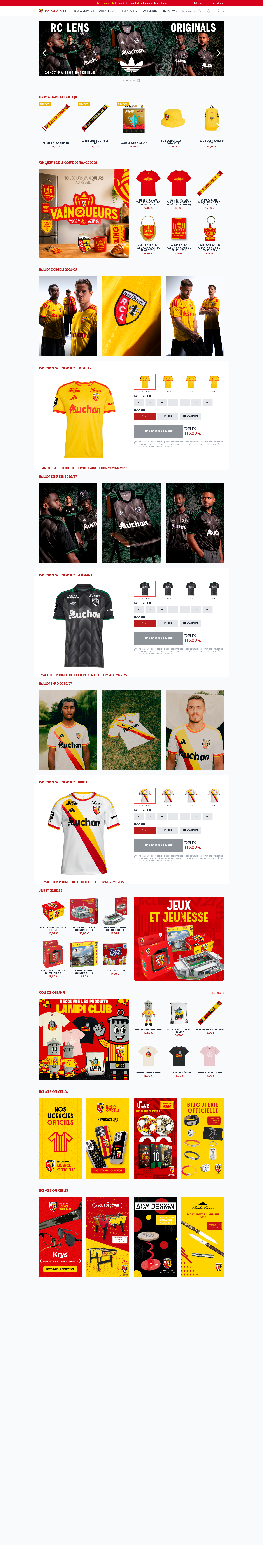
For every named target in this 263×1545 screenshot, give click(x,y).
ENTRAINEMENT (107, 10)
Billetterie (199, 3)
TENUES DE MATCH (84, 10)
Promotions (169, 10)
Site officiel (218, 3)
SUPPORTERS (150, 10)
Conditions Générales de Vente (158, 447)
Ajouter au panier (161, 431)
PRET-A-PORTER (129, 10)
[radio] (139, 402)
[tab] (145, 382)
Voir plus (218, 993)
